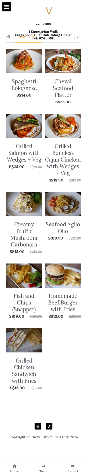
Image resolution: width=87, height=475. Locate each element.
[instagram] (38, 426)
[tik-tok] (49, 426)
